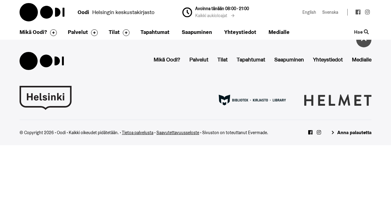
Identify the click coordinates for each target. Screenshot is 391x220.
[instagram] (367, 13)
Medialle (279, 31)
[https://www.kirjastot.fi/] (252, 99)
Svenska (330, 12)
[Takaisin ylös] (363, 39)
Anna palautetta (354, 132)
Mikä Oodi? (33, 31)
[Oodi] (42, 60)
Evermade (257, 132)
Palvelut (78, 31)
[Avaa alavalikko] (52, 32)
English (309, 12)
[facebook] (358, 13)
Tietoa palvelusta (137, 132)
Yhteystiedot (240, 31)
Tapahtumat (155, 31)
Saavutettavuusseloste (177, 132)
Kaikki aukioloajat (211, 15)
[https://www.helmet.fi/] (337, 99)
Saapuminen (197, 31)
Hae (359, 32)
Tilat (114, 31)
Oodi (42, 12)
